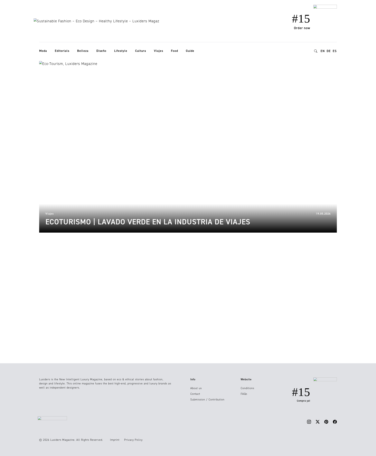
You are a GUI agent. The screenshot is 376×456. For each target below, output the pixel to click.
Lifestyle (120, 51)
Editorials (62, 51)
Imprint (114, 440)
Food (174, 51)
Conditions (247, 388)
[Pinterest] (326, 421)
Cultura (140, 51)
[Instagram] (309, 421)
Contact (195, 394)
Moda (43, 51)
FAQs (244, 394)
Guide (190, 51)
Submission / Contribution (207, 399)
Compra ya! (303, 400)
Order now (302, 28)
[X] (318, 421)
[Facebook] (335, 421)
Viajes (158, 51)
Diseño (101, 51)
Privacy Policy (133, 440)
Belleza (83, 51)
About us (196, 388)
